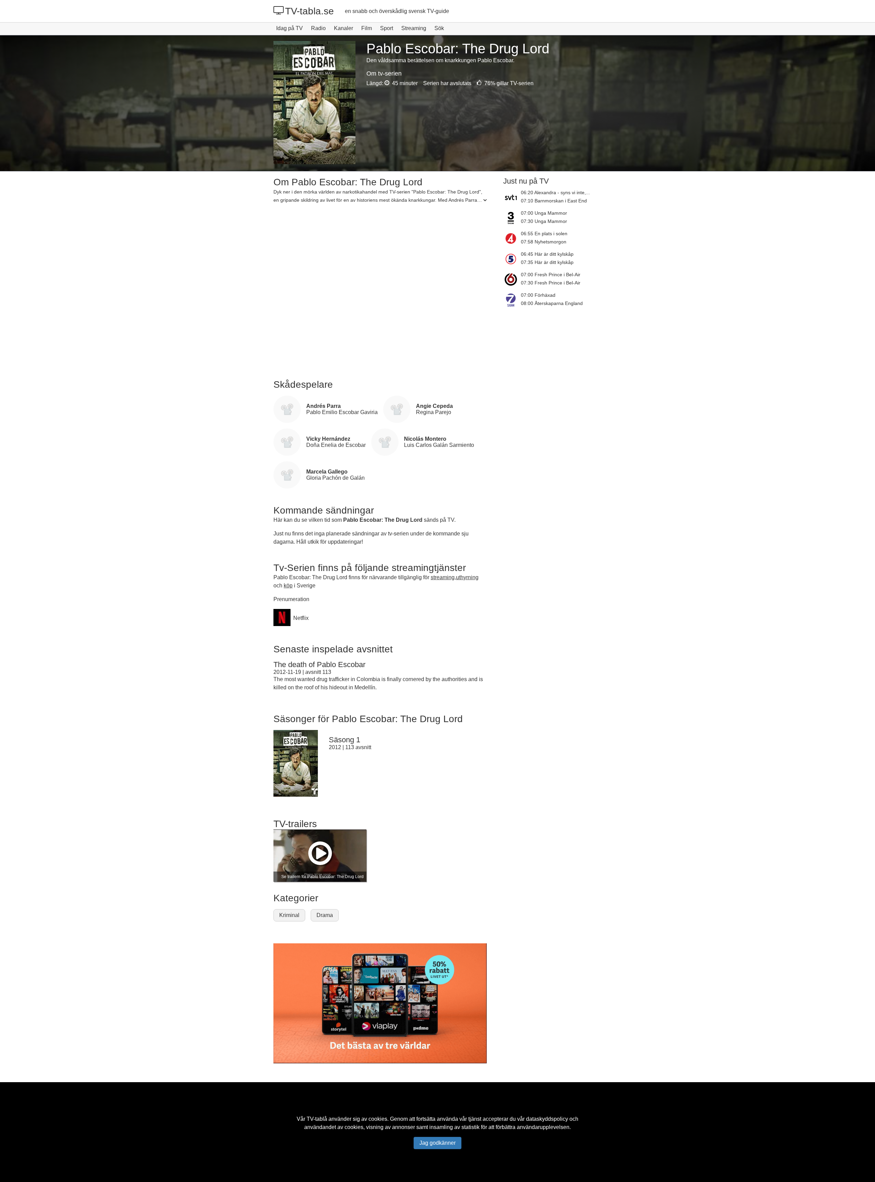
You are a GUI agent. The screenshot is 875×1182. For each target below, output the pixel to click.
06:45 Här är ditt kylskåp (547, 254)
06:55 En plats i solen (544, 233)
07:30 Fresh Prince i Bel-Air (550, 282)
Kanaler (343, 28)
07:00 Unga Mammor (544, 213)
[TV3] (512, 218)
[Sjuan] (512, 300)
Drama (325, 915)
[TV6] (512, 279)
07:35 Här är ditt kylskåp (547, 262)
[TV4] (512, 238)
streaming (443, 577)
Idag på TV (289, 28)
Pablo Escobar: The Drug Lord (382, 520)
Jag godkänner (437, 1143)
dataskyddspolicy (547, 1119)
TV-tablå (317, 1119)
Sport (386, 28)
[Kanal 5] (512, 259)
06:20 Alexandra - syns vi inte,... (555, 192)
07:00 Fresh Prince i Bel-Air (550, 274)
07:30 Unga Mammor (544, 221)
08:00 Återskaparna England (552, 303)
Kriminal (289, 915)
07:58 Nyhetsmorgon (543, 241)
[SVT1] (512, 197)
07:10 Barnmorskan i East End (554, 200)
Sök (439, 28)
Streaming (413, 28)
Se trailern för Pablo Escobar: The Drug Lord (322, 876)
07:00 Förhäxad (538, 295)
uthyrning (467, 577)
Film (366, 28)
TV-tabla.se (309, 11)
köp (288, 585)
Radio (318, 28)
